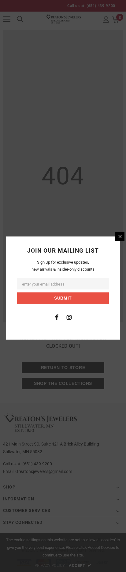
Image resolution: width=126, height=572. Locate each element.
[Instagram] (69, 316)
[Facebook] (56, 316)
